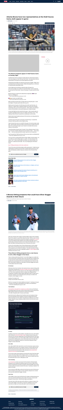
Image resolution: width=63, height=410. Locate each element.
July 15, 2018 (24, 99)
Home (9, 186)
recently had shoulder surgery (20, 335)
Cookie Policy (52, 403)
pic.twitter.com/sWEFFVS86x (17, 98)
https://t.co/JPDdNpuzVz (13, 94)
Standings (22, 1)
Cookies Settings (43, 404)
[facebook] (53, 1)
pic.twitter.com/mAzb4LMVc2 (30, 283)
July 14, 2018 (24, 96)
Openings (20, 401)
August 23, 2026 (22, 284)
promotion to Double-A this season (26, 269)
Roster (25, 1)
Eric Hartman (36, 239)
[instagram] (57, 1)
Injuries (29, 1)
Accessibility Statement (22, 404)
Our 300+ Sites (42, 401)
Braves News (13, 186)
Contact (32, 401)
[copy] (14, 23)
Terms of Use (42, 403)
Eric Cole (9, 200)
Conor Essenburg (11, 361)
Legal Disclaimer (11, 404)
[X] (55, 1)
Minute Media (7, 407)
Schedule (17, 1)
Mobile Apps (52, 401)
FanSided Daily (11, 403)
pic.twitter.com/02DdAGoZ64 (33, 134)
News (10, 1)
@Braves (24, 282)
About (9, 401)
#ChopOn (35, 93)
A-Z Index (32, 404)
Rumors (13, 1)
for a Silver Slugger (32, 249)
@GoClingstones (22, 283)
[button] (24, 322)
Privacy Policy (33, 403)
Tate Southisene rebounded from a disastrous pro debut (18, 289)
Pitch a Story (20, 403)
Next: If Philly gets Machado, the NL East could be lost (18, 145)
